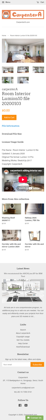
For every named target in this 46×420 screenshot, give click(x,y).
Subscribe (37, 364)
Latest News (23, 268)
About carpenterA (23, 333)
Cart (42, 2)
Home (4, 35)
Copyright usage (23, 336)
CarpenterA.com (30, 414)
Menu (7, 2)
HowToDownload (23, 346)
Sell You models (23, 340)
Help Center (23, 343)
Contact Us (36, 418)
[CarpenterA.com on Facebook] (20, 405)
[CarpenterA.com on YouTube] (26, 405)
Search (23, 329)
